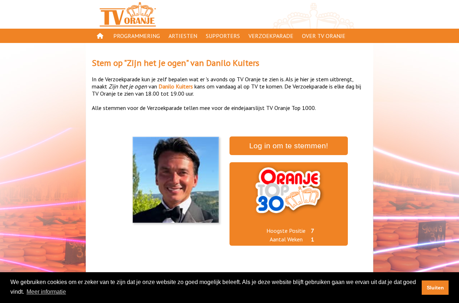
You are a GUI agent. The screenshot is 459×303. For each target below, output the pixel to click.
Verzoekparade (271, 35)
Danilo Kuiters (232, 62)
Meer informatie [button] (46, 292)
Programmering (136, 35)
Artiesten (183, 35)
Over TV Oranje (323, 35)
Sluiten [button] (435, 287)
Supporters (223, 35)
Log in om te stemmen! (288, 145)
